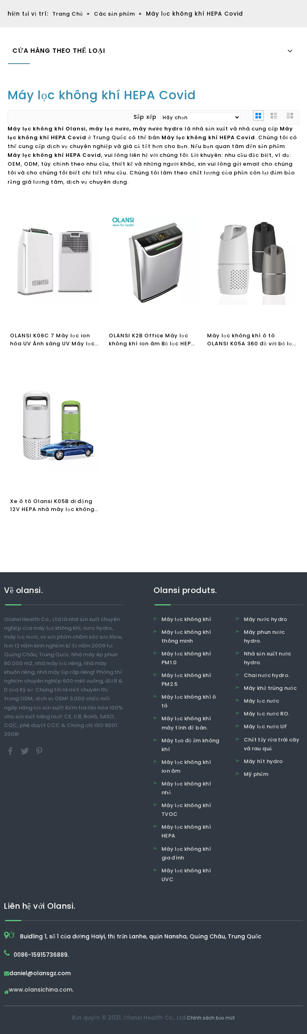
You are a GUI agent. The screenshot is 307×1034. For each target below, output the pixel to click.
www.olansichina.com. (41, 990)
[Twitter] (25, 750)
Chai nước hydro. (267, 675)
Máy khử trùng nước (270, 688)
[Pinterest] (39, 750)
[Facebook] (11, 750)
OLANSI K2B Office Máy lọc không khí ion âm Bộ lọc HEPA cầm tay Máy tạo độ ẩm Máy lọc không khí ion (152, 340)
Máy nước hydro (265, 619)
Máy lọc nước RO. (267, 713)
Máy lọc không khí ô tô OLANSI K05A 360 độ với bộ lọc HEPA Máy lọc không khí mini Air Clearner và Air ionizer (251, 340)
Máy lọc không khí (186, 619)
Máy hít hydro (263, 761)
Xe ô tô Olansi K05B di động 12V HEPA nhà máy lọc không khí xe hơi (52, 505)
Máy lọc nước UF (265, 726)
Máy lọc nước (261, 701)
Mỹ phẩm (256, 774)
